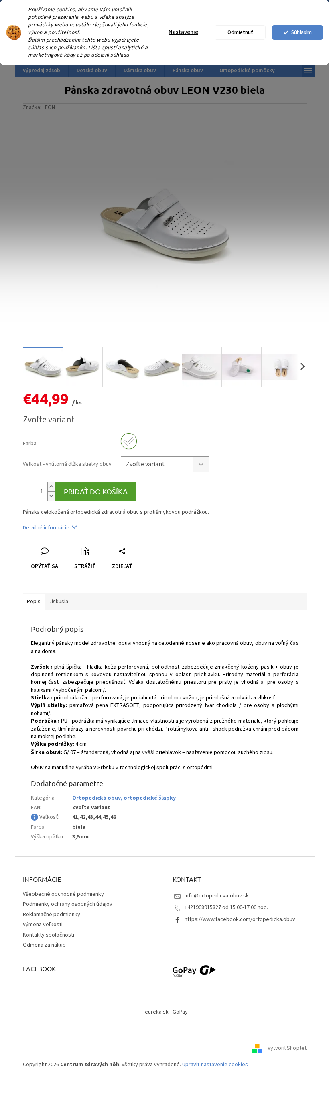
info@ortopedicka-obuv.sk (217, 896)
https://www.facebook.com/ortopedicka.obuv (240, 919)
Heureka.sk (155, 1012)
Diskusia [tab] (58, 602)
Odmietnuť (240, 32)
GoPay (180, 1012)
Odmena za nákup (44, 945)
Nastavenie (183, 32)
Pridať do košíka (96, 491)
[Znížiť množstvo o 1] (51, 496)
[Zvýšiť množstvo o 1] (51, 486)
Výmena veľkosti (43, 925)
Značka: (39, 107)
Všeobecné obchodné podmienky (63, 894)
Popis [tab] (34, 602)
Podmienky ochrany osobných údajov (67, 904)
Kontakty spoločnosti (48, 935)
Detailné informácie (46, 528)
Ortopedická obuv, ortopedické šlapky (124, 798)
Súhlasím (301, 32)
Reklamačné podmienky (51, 915)
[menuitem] (41, 70)
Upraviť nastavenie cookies (215, 1065)
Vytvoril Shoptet (287, 1048)
